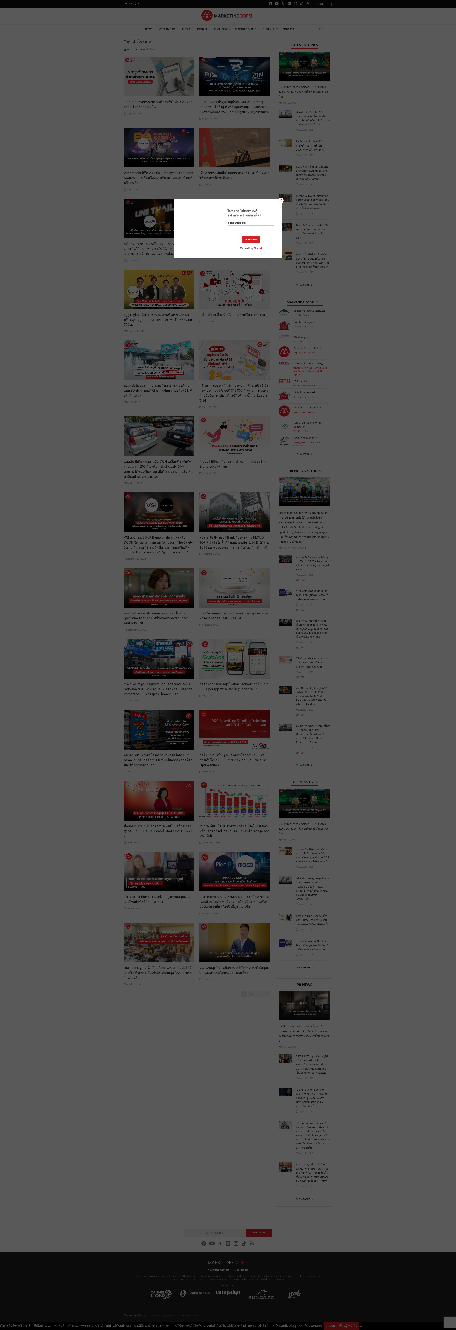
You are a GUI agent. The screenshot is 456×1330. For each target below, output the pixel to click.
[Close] (281, 200)
